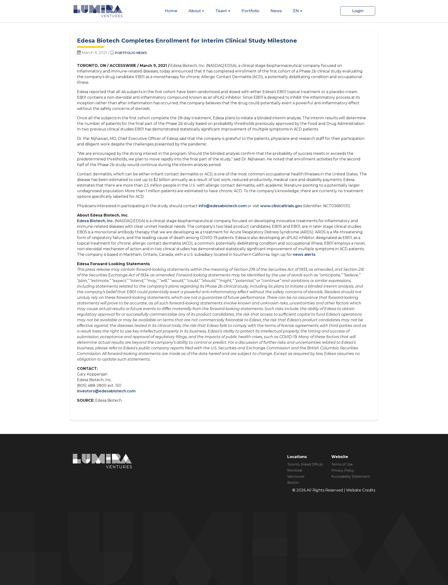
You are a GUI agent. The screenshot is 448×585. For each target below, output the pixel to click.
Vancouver (295, 476)
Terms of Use (342, 464)
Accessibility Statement (350, 476)
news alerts (304, 254)
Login (358, 10)
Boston (293, 482)
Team (221, 10)
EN (296, 10)
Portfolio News (131, 53)
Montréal (294, 470)
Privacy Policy (342, 470)
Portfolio (250, 10)
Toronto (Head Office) (305, 464)
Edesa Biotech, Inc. (95, 221)
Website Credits (360, 490)
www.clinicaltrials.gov (281, 206)
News (276, 10)
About (195, 10)
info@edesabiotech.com (223, 206)
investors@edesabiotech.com (106, 391)
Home (171, 10)
